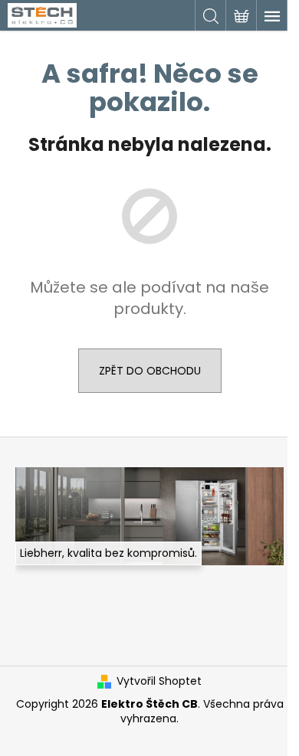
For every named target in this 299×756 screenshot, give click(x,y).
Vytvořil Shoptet (159, 681)
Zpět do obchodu (150, 370)
